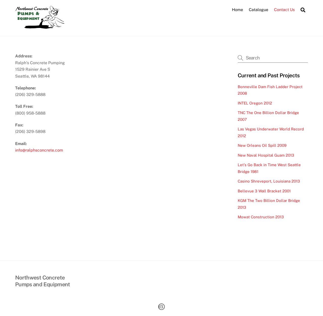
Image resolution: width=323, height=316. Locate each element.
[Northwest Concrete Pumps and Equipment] (43, 26)
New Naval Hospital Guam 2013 (266, 155)
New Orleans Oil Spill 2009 (262, 145)
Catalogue (258, 9)
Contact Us (284, 9)
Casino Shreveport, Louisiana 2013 (269, 181)
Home (237, 9)
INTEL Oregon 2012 (255, 103)
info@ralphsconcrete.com (39, 150)
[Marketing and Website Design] (161, 309)
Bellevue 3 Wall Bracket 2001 (264, 191)
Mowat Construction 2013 (261, 217)
